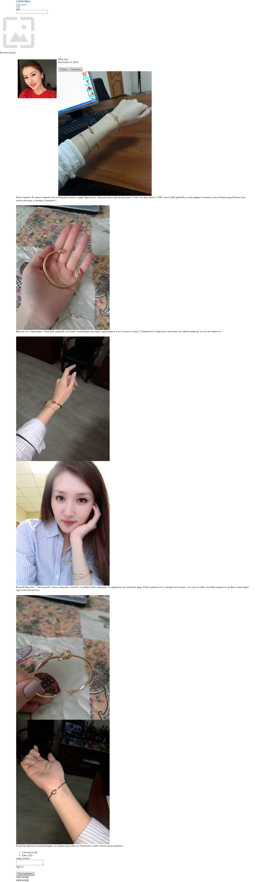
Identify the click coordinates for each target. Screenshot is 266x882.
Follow (63, 69)
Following (75, 69)
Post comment (25, 873)
